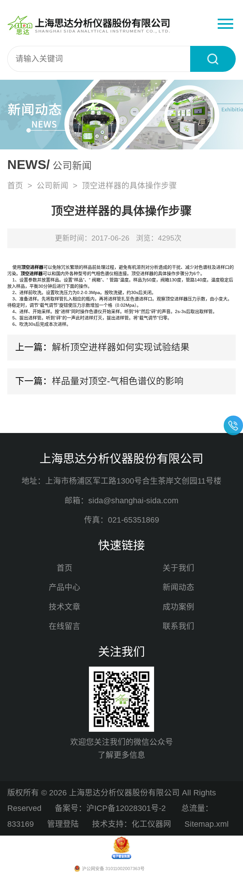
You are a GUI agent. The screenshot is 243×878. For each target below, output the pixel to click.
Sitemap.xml (206, 824)
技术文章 (64, 607)
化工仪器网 (151, 824)
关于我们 (178, 568)
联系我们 (178, 626)
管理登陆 (63, 824)
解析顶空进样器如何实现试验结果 (121, 347)
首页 (15, 185)
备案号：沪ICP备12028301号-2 (111, 808)
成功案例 (178, 607)
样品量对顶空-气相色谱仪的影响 (118, 381)
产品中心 (64, 587)
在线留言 (64, 626)
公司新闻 (52, 185)
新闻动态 (178, 587)
